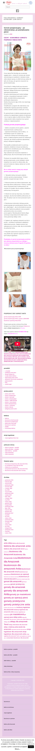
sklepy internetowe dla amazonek (18, 624)
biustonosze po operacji (20, 574)
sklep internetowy (9, 452)
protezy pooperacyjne (10, 395)
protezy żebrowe (9, 407)
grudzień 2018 (8, 503)
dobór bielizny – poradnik (11, 450)
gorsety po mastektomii (20, 594)
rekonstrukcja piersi (19, 361)
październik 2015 (9, 519)
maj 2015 (7, 523)
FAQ (6, 382)
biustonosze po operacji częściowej (11, 576)
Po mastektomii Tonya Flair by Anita (14, 465)
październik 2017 (9, 513)
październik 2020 (9, 485)
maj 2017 (7, 514)
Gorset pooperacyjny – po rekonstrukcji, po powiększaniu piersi (16, 30)
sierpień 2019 (8, 495)
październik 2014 (9, 529)
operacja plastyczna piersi (10, 360)
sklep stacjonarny (9, 454)
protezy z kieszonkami (10, 402)
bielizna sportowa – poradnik (12, 447)
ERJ (11, 34)
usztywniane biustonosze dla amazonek (17, 638)
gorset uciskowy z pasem (24, 356)
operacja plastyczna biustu (24, 358)
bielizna (7, 418)
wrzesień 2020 (8, 486)
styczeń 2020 (8, 491)
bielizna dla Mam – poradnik (12, 449)
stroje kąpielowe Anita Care (11, 438)
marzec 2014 (8, 533)
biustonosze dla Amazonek (11, 420)
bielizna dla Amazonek (18, 543)
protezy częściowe (9, 397)
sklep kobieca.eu (27, 619)
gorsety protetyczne (14, 601)
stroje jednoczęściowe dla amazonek (19, 629)
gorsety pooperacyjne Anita (10, 358)
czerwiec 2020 (8, 488)
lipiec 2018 (7, 508)
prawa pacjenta (8, 381)
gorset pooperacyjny (24, 355)
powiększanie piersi (8, 361)
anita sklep (8, 543)
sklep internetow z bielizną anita (15, 619)
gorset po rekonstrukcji (12, 355)
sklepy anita (7, 621)
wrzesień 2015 (8, 521)
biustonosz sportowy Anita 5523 (12, 320)
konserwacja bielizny (10, 428)
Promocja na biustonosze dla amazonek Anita (16, 463)
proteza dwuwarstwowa (10, 403)
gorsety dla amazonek (14, 587)
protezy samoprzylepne (10, 398)
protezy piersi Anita (9, 393)
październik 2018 (9, 506)
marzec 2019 (8, 501)
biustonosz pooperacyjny (22, 352)
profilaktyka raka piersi (10, 372)
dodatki (7, 426)
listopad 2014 (8, 528)
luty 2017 (7, 516)
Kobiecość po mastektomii (11, 467)
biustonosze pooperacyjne (11, 421)
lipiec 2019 (7, 496)
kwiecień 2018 (8, 509)
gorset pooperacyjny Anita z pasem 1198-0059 (16, 318)
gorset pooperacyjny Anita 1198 (12, 316)
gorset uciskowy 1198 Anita (10, 356)
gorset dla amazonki (13, 581)
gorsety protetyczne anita (17, 604)
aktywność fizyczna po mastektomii (14, 379)
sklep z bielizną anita (11, 627)
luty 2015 (7, 526)
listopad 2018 (8, 505)
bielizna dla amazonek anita (17, 546)
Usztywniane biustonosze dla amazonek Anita (16, 468)
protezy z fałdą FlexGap (11, 400)
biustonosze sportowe (10, 425)
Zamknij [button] (31, 746)
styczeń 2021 (8, 483)
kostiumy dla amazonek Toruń (10, 607)
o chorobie (7, 371)
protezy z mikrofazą (10, 405)
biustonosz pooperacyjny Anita (11, 353)
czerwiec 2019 (8, 498)
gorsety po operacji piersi (16, 597)
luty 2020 (7, 490)
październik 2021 (9, 480)
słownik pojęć (8, 384)
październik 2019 (9, 493)
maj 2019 (7, 500)
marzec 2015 (8, 524)
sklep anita (18, 617)
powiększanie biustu (22, 360)
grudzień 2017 (8, 511)
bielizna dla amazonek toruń (14, 549)
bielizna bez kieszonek (10, 423)
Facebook (17, 10)
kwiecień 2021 (8, 481)
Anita (9, 352)
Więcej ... (17, 749)
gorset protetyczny (18, 584)
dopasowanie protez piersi (11, 377)
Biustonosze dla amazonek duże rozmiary (15, 470)
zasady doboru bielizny (10, 376)
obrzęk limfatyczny (9, 374)
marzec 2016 (8, 518)
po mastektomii (17, 614)
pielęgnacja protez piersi (11, 408)
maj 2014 (7, 531)
